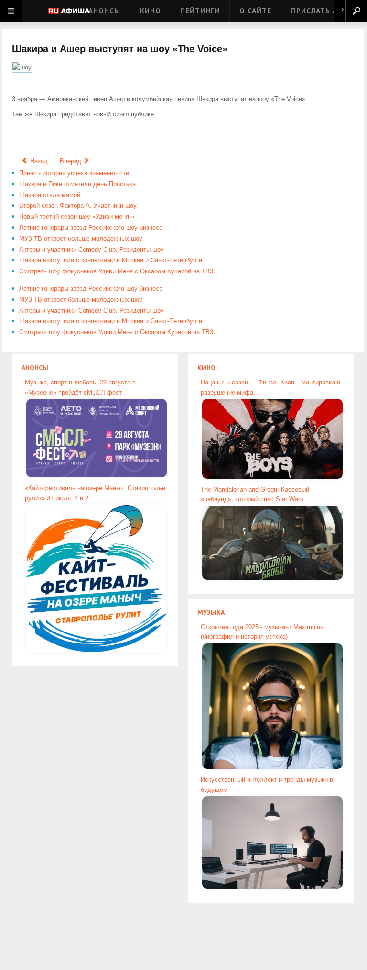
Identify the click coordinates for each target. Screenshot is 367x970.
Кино (150, 10)
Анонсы (104, 10)
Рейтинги (200, 10)
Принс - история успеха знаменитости (74, 173)
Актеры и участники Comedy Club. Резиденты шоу (91, 249)
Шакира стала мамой (49, 195)
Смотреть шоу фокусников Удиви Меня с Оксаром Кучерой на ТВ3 (116, 271)
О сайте (255, 10)
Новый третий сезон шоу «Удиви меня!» (76, 216)
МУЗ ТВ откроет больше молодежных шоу (80, 238)
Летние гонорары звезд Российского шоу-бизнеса (90, 227)
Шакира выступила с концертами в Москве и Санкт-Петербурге (110, 260)
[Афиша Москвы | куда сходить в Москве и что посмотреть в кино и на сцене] (69, 12)
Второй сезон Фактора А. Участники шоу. (78, 205)
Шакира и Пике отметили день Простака (77, 184)
